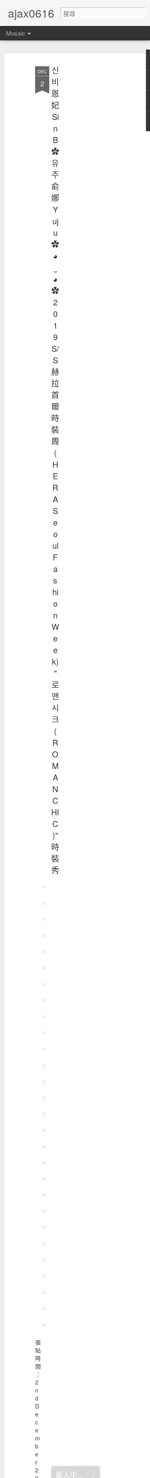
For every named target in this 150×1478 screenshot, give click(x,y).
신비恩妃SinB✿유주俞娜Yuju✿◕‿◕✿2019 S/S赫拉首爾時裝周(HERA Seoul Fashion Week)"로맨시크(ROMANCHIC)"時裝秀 (55, 470)
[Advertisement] (81, 188)
